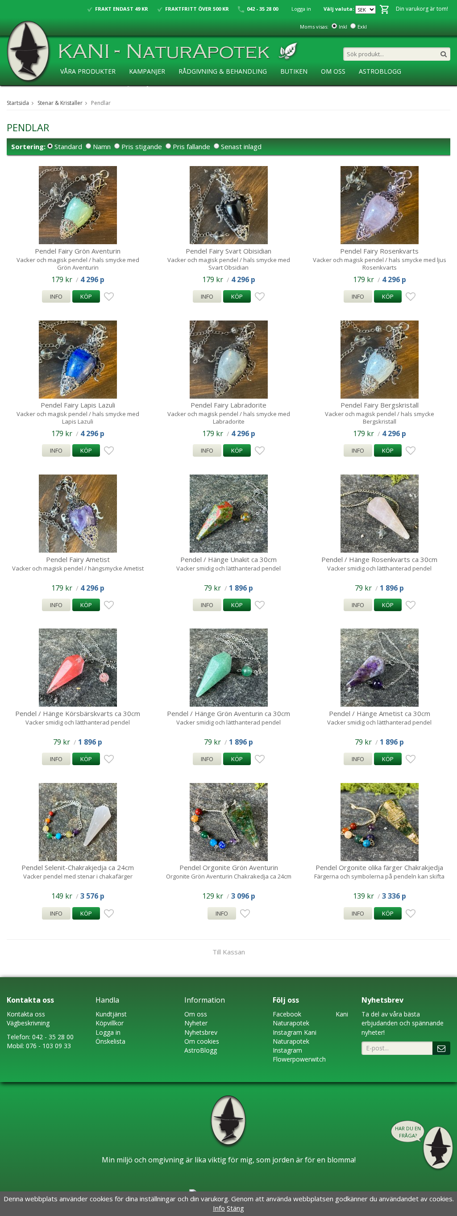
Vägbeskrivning (28, 1023)
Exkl (362, 26)
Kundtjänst (111, 1014)
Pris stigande (141, 146)
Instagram (287, 1032)
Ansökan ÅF (133, 89)
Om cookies (201, 1041)
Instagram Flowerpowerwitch (299, 1054)
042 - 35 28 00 (53, 1037)
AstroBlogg (380, 71)
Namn (102, 146)
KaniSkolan (80, 89)
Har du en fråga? (408, 1132)
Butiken (293, 71)
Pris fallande (191, 146)
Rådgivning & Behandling (223, 71)
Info (56, 296)
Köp (86, 296)
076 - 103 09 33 (48, 1045)
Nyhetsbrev (200, 1032)
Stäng (235, 1208)
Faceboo (285, 1014)
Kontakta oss (26, 1014)
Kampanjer (147, 71)
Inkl (343, 26)
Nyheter (196, 1023)
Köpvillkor (110, 1023)
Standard (68, 146)
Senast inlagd (241, 146)
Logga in (301, 8)
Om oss (195, 1014)
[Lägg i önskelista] (107, 297)
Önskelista (110, 1041)
